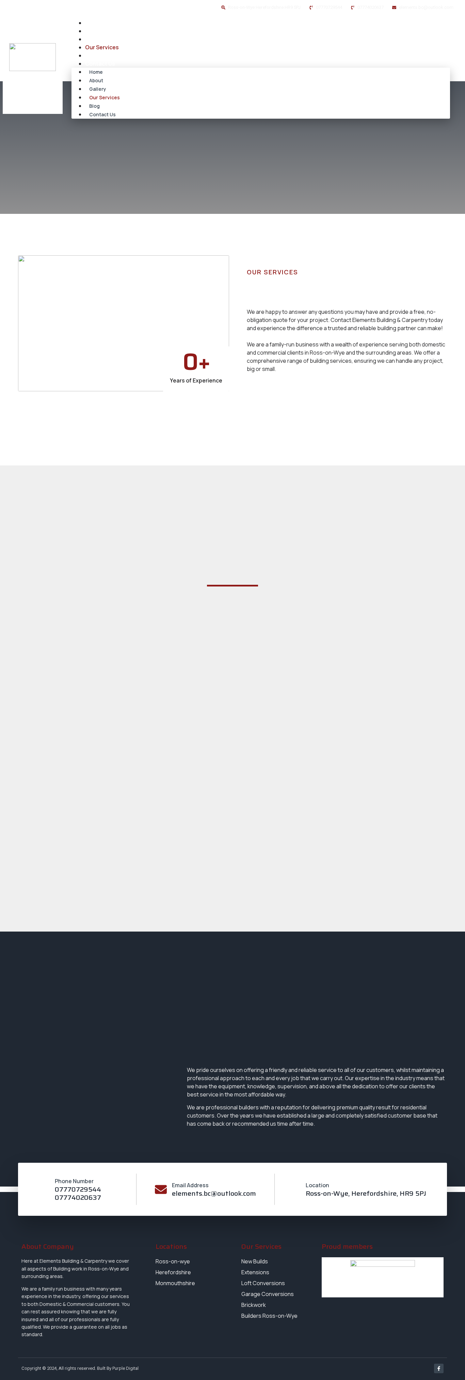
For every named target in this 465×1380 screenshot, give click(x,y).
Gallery (94, 39)
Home (92, 23)
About (93, 31)
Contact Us (100, 63)
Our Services (102, 47)
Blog (91, 55)
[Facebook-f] (439, 1368)
